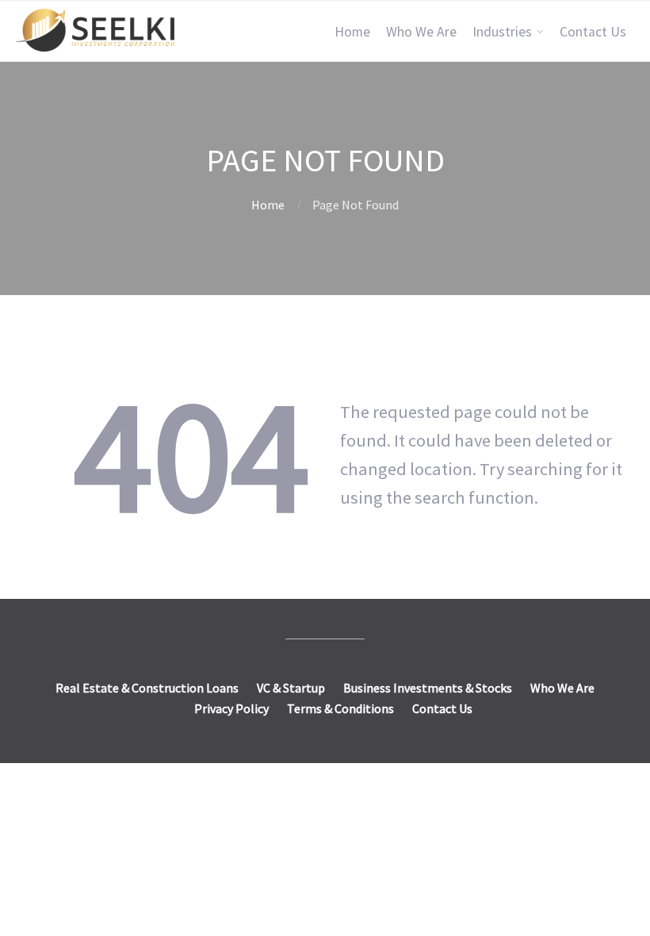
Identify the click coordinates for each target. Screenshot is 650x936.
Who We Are (421, 31)
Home (352, 31)
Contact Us (593, 31)
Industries (502, 31)
